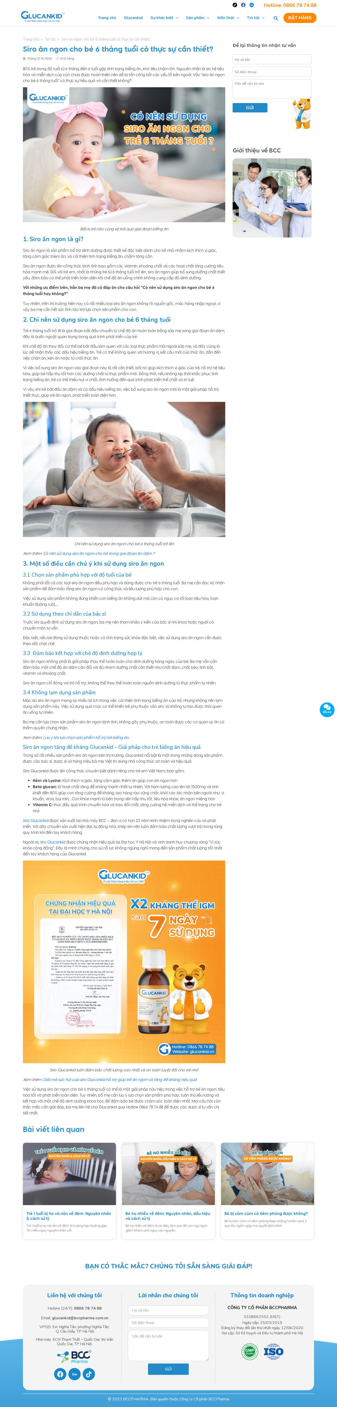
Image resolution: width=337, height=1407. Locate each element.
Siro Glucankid (36, 820)
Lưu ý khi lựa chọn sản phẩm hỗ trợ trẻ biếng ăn (86, 737)
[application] (175, 18)
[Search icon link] (276, 18)
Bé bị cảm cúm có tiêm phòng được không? (266, 1213)
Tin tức (50, 39)
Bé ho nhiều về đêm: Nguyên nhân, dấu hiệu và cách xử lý (168, 1216)
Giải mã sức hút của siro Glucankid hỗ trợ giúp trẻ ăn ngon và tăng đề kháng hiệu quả (120, 1079)
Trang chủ (31, 39)
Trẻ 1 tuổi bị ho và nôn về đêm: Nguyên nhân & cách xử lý (68, 1216)
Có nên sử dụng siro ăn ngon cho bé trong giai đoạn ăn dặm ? (99, 553)
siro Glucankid (52, 842)
